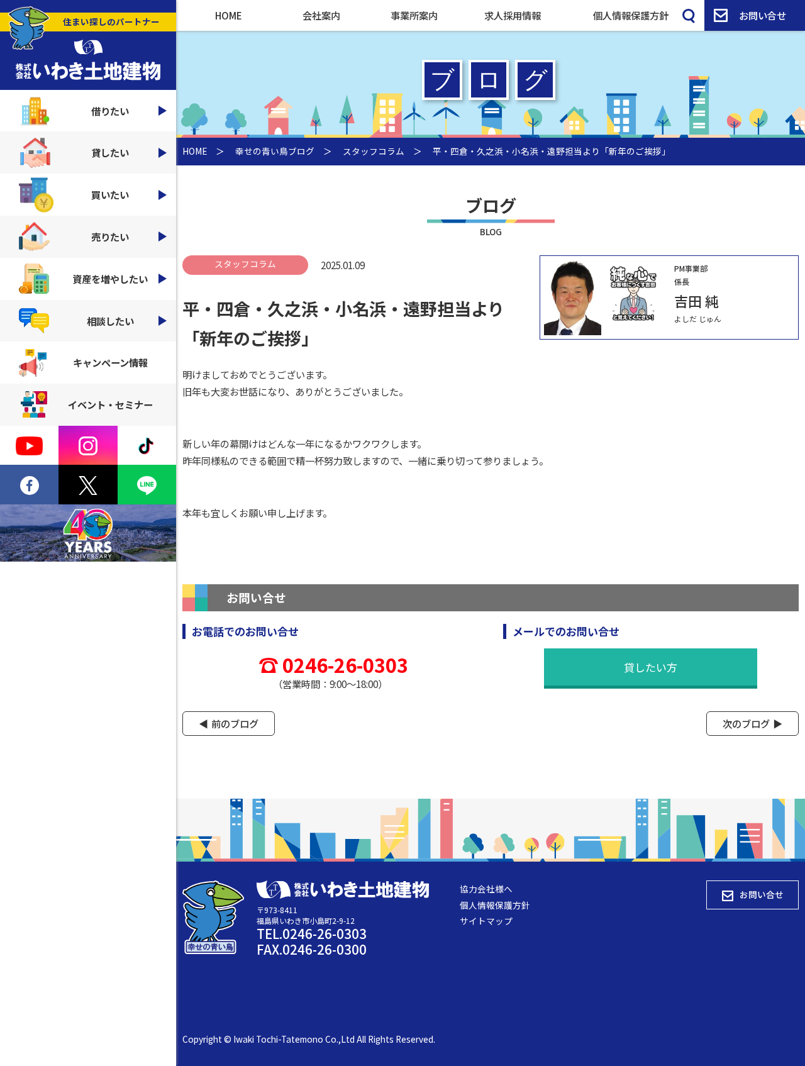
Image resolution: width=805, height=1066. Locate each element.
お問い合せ (762, 15)
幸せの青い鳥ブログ (274, 151)
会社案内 (321, 15)
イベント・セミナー (110, 404)
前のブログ (234, 723)
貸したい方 (650, 667)
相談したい (110, 321)
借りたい (110, 111)
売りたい (110, 236)
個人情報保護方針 (631, 15)
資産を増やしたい (110, 279)
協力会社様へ (486, 888)
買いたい (110, 194)
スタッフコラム (373, 151)
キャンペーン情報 (110, 362)
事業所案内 (414, 15)
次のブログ (746, 723)
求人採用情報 (512, 15)
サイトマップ (486, 920)
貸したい (110, 152)
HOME (228, 15)
